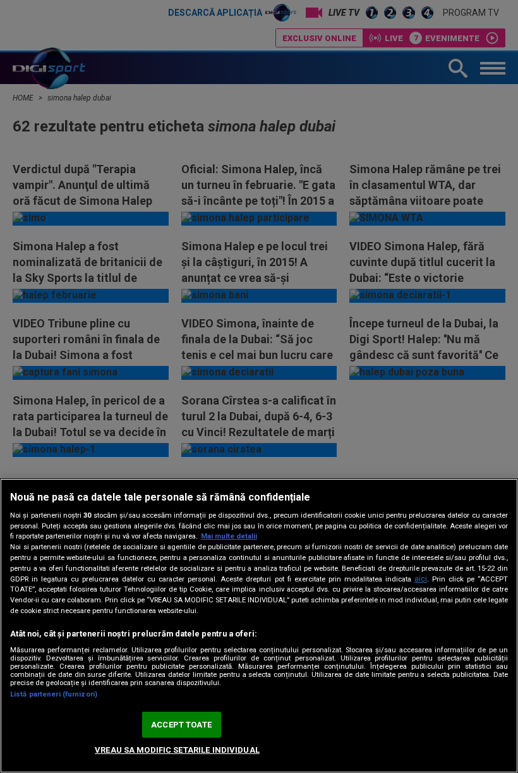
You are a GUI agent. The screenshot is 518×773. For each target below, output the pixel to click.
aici (420, 579)
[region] (259, 625)
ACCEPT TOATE (181, 724)
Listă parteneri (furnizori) (53, 694)
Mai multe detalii (229, 536)
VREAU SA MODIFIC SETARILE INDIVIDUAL (177, 750)
